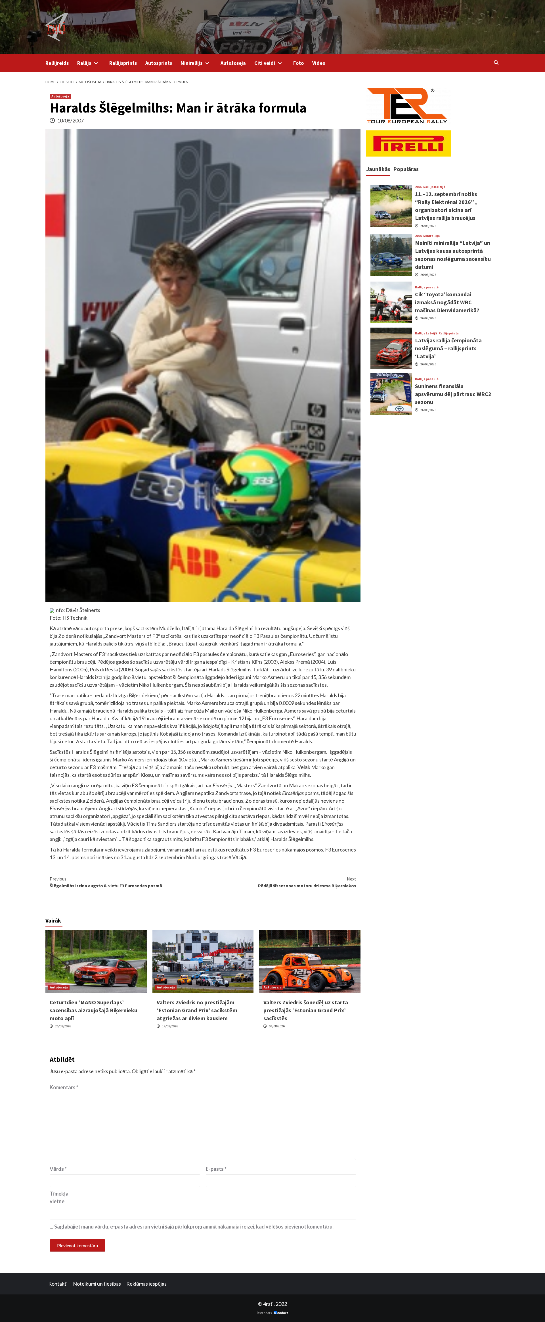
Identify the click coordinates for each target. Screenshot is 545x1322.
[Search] (496, 62)
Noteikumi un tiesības (97, 1284)
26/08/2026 (428, 226)
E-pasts (216, 1169)
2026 (418, 187)
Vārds (58, 1169)
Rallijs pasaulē (427, 287)
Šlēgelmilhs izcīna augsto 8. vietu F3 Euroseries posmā (106, 882)
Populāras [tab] (406, 168)
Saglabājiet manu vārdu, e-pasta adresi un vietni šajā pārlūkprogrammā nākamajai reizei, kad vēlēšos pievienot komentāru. (194, 1226)
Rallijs (84, 63)
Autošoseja (233, 63)
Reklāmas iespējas (146, 1284)
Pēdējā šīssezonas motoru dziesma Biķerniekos (307, 882)
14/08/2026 (170, 1026)
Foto (298, 63)
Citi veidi (264, 63)
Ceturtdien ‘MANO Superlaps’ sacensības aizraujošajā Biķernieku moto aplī (93, 1010)
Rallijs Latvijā (426, 333)
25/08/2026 (63, 1026)
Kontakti (58, 1284)
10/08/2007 (70, 120)
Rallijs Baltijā (434, 187)
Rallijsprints (123, 63)
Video (318, 63)
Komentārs (64, 1087)
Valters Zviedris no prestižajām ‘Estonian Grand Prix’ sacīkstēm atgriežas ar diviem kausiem (197, 1010)
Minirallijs (191, 63)
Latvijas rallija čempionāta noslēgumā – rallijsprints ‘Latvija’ (448, 348)
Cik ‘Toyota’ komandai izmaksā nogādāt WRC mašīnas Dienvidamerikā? (447, 302)
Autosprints (158, 63)
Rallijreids (57, 63)
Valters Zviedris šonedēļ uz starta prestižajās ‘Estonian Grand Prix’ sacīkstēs (305, 1010)
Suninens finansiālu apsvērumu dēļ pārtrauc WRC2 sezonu (453, 394)
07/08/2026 (277, 1026)
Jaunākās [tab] (378, 168)
